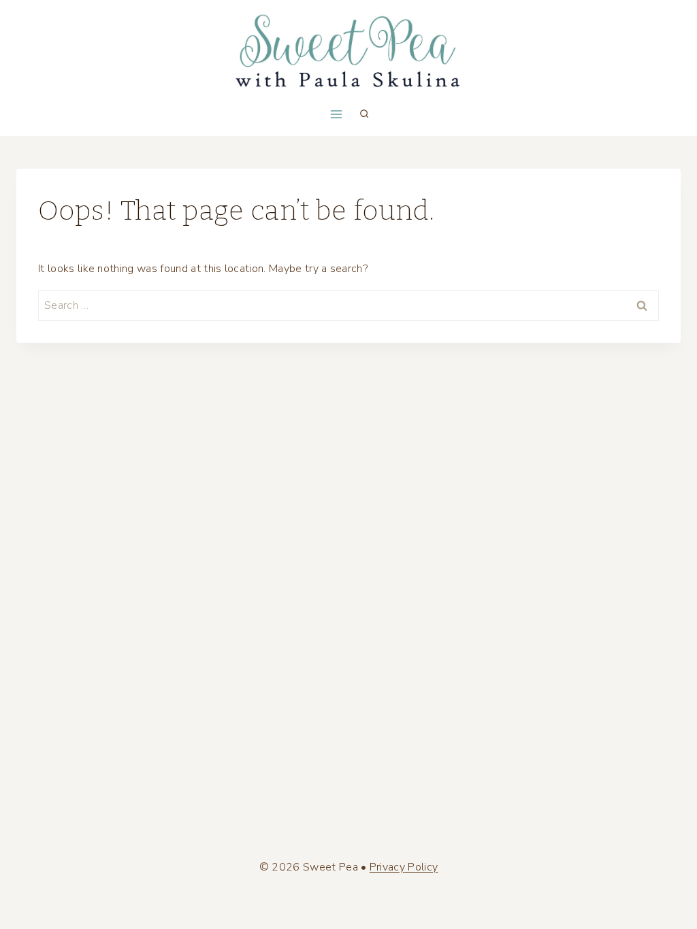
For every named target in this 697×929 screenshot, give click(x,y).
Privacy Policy (404, 867)
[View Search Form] (364, 114)
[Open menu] (335, 114)
